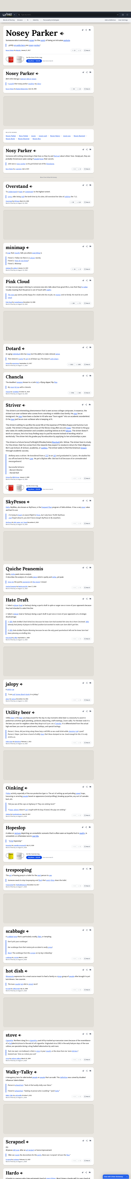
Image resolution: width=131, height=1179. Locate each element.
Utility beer (9, 742)
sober (85, 287)
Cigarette (9, 1040)
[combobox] (68, 15)
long (28, 354)
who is (28, 79)
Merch (88, 50)
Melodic (18, 50)
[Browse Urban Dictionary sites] (9, 15)
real (20, 605)
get (26, 359)
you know (24, 260)
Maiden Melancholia (22, 89)
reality (48, 290)
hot (22, 984)
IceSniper (16, 1160)
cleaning (72, 731)
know (42, 159)
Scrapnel (8, 1160)
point (42, 40)
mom (12, 387)
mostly (17, 253)
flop (55, 382)
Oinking (8, 814)
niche (13, 574)
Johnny (16, 809)
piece (35, 577)
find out (57, 156)
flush (40, 880)
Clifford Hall (16, 989)
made (17, 1155)
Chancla (8, 392)
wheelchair (19, 1085)
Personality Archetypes (51, 20)
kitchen (74, 1051)
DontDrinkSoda (17, 814)
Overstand (9, 201)
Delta (8, 507)
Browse (20, 20)
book (20, 515)
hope (11, 809)
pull (13, 694)
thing (52, 880)
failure (68, 430)
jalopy (7, 699)
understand (12, 191)
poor (83, 507)
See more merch (48, 61)
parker (37, 45)
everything (36, 253)
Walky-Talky (9, 1095)
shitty (9, 689)
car (13, 689)
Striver (8, 477)
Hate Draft (9, 638)
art (27, 1150)
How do (17, 260)
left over (16, 1150)
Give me (11, 582)
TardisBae (16, 392)
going (21, 359)
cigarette (33, 1040)
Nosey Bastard (79, 136)
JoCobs (16, 958)
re (82, 287)
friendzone (50, 164)
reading (31, 84)
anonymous (15, 363)
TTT (46, 455)
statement (29, 191)
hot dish (8, 989)
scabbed (10, 936)
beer (12, 718)
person (23, 79)
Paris (38, 515)
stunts (27, 694)
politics (44, 447)
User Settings (123, 20)
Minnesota (10, 976)
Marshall (56, 442)
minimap (8, 268)
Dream (84, 447)
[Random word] (117, 14)
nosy (18, 164)
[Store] (123, 15)
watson (14, 699)
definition (64, 1077)
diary (39, 84)
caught (11, 84)
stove (7, 1059)
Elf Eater (17, 201)
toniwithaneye (18, 302)
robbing (67, 196)
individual (16, 354)
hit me (17, 387)
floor (68, 1155)
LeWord (15, 268)
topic (21, 191)
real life (35, 836)
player (32, 258)
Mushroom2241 (23, 587)
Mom (9, 953)
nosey (31, 40)
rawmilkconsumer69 (20, 845)
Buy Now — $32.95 (34, 61)
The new (11, 295)
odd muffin (18, 1095)
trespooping (9, 885)
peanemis (26, 582)
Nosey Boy (37, 139)
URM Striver (15, 477)
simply (30, 984)
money (58, 295)
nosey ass (67, 136)
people (36, 159)
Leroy (10, 196)
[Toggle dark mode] (127, 15)
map (8, 253)
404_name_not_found (20, 522)
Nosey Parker (10, 50)
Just (10, 518)
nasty (48, 880)
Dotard (8, 363)
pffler (15, 638)
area (15, 936)
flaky (39, 936)
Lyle (76, 731)
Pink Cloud (9, 302)
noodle (17, 984)
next (39, 875)
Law (31, 458)
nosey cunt (43, 136)
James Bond (20, 694)
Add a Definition (110, 20)
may (75, 413)
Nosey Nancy (55, 136)
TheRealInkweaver (21, 885)
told (22, 196)
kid (37, 382)
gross (50, 947)
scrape (32, 953)
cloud (10, 297)
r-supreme (18, 169)
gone (68, 427)
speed (78, 793)
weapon (20, 382)
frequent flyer (46, 507)
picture (17, 833)
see (50, 875)
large (60, 976)
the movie (36, 582)
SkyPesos (9, 522)
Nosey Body (10, 139)
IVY (54, 455)
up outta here (19, 45)
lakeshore (18, 742)
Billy (11, 621)
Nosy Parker (23, 136)
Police (8, 793)
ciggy (38, 1051)
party (39, 1155)
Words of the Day (9, 20)
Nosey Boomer (23, 139)
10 (12, 841)
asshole (66, 40)
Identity (35, 20)
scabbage (9, 958)
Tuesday (58, 723)
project (31, 1150)
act (10, 875)
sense (57, 354)
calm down (54, 359)
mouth (48, 1051)
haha (57, 1091)
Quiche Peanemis (11, 587)
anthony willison (16, 1059)
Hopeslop (9, 845)
